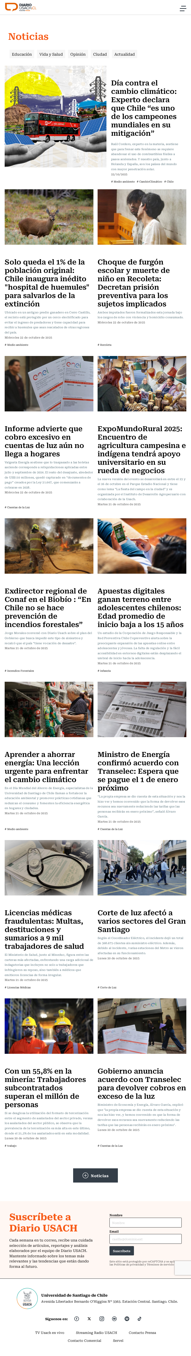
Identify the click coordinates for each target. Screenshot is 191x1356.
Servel (118, 1340)
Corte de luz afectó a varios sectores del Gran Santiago (142, 920)
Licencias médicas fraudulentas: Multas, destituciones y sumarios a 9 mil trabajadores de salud (44, 929)
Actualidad (124, 54)
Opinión (78, 54)
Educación (22, 54)
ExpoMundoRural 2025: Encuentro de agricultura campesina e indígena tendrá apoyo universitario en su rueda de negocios (142, 449)
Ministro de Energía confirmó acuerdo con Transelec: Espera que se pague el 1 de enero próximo (138, 770)
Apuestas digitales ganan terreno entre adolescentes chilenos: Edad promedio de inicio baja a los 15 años (141, 607)
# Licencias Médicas (18, 987)
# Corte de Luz (107, 987)
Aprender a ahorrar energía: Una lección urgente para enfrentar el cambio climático (46, 766)
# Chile (169, 181)
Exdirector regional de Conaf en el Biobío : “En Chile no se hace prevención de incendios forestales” (48, 607)
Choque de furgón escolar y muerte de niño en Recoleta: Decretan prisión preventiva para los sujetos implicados (134, 282)
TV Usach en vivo (49, 1332)
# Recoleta (104, 345)
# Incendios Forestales (19, 671)
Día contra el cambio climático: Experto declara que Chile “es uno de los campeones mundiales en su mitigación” (144, 107)
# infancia (104, 671)
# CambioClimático (149, 181)
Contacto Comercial (84, 1340)
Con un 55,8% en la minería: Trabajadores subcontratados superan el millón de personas (45, 1087)
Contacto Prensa (142, 1332)
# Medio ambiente (123, 181)
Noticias (100, 1176)
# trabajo (11, 1146)
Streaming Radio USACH (96, 1332)
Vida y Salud (51, 54)
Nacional (119, 68)
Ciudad (100, 54)
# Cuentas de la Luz (17, 507)
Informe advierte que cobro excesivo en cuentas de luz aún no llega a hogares (44, 441)
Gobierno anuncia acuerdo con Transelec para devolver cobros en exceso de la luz (142, 1083)
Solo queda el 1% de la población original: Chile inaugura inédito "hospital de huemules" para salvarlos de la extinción (47, 282)
